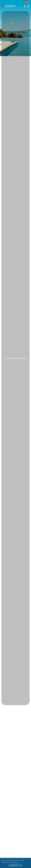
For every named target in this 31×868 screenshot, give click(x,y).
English (28, 2)
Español (25, 2)
